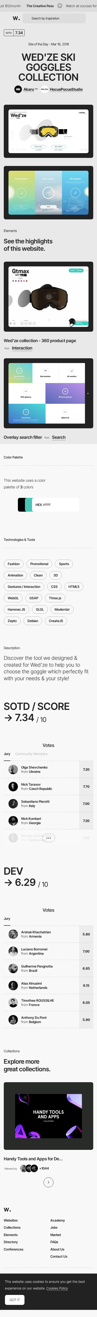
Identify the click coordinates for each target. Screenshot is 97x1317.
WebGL (13, 598)
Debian (33, 621)
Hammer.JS (16, 609)
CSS (54, 587)
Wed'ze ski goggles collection (48, 67)
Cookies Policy (57, 1288)
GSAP (33, 598)
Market (55, 1235)
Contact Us (58, 1256)
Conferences (13, 1249)
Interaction (22, 348)
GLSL (40, 609)
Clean (38, 575)
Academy (57, 1220)
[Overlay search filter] (48, 393)
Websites (11, 1220)
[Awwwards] (16, 18)
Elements (11, 1235)
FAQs (54, 1242)
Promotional (39, 564)
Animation (15, 575)
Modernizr (62, 609)
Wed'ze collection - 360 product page (40, 340)
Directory (11, 1242)
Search (58, 437)
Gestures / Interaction (24, 587)
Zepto (12, 621)
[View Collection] (48, 1116)
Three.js (55, 598)
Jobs (53, 1227)
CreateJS (56, 621)
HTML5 (74, 587)
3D (55, 575)
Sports (64, 564)
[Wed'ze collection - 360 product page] (48, 296)
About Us (57, 1249)
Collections (12, 1227)
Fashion (14, 564)
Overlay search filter (23, 437)
